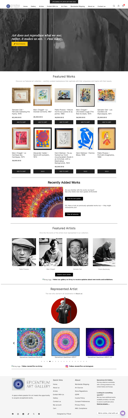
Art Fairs (64, 6)
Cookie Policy (80, 398)
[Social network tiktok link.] (28, 414)
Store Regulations (81, 391)
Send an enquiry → (103, 404)
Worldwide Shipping (78, 6)
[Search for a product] (114, 6)
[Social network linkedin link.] (23, 414)
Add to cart (21, 122)
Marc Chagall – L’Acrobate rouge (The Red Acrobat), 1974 (85, 112)
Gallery (33, 6)
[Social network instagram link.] (18, 414)
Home (25, 6)
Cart (54, 408)
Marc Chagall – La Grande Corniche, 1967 (42, 111)
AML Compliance (81, 408)
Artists (41, 6)
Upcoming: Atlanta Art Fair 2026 (64, 2)
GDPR (77, 394)
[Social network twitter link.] (33, 414)
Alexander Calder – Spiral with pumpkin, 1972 (41, 155)
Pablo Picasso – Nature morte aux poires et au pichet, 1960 (64, 112)
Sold (42, 171)
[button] (13, 343)
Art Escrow (79, 388)
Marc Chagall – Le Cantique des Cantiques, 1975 (19, 155)
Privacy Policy (80, 405)
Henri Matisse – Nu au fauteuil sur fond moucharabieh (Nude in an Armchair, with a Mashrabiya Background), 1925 (64, 158)
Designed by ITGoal (64, 414)
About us (91, 6)
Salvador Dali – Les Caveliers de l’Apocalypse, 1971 (104, 112)
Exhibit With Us (52, 6)
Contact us (101, 6)
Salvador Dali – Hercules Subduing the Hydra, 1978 (21, 112)
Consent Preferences (82, 401)
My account (57, 405)
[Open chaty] (122, 413)
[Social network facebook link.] (12, 414)
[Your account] (118, 6)
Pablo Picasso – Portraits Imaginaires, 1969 (105, 155)
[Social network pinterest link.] (39, 414)
